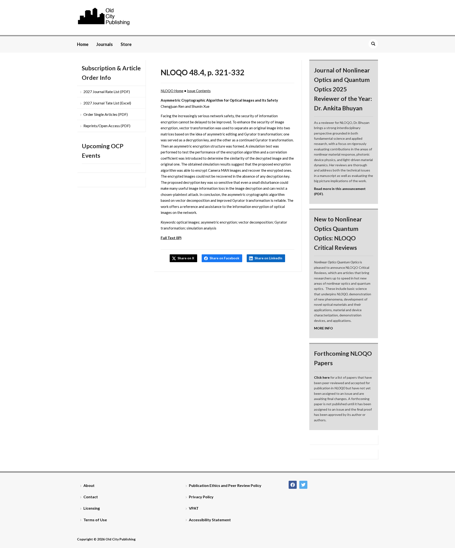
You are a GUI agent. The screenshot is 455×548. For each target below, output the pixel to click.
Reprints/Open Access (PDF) (106, 125)
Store (126, 44)
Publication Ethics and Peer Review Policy (225, 485)
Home (82, 44)
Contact (90, 496)
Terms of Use (95, 519)
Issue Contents (199, 91)
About (89, 485)
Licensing (91, 508)
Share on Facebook (224, 258)
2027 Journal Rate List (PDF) (106, 91)
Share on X (185, 258)
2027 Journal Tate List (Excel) (107, 103)
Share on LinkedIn (268, 258)
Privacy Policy (201, 496)
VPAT (194, 508)
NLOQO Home (172, 91)
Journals (104, 44)
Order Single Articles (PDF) (105, 114)
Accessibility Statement (210, 519)
